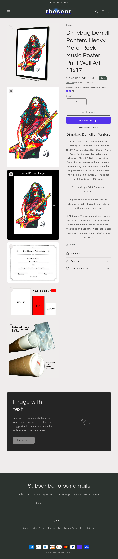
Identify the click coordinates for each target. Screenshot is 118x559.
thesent (54, 552)
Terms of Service (88, 528)
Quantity (70, 96)
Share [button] (72, 244)
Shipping (70, 82)
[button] (8, 11)
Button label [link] (23, 440)
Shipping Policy (54, 528)
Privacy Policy (70, 528)
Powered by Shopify (65, 552)
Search (26, 528)
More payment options (88, 127)
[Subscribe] (81, 503)
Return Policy (38, 528)
